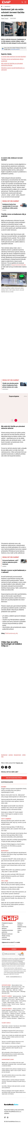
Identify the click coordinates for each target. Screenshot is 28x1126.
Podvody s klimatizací (12, 1018)
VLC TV (3, 1018)
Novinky (3, 786)
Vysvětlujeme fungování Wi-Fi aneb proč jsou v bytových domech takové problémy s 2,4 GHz (13, 1031)
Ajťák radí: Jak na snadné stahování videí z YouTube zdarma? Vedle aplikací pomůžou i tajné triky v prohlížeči (12, 904)
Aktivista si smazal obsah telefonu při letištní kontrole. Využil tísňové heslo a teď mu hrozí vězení (13, 865)
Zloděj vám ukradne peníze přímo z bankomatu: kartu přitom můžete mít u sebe (10, 385)
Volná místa (5, 926)
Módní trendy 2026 (14, 991)
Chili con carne (10, 999)
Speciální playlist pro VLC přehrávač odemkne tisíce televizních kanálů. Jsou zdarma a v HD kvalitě (13, 898)
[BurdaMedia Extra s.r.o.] (10, 918)
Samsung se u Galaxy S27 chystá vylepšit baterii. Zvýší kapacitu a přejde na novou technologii (12, 813)
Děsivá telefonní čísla (17, 985)
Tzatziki (4, 1002)
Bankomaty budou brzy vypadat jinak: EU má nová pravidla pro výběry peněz (10, 206)
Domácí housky (15, 1004)
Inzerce (19, 930)
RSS (18, 932)
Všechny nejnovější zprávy (14, 777)
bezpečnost (17, 755)
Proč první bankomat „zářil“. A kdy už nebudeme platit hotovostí (10, 562)
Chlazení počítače (17, 1008)
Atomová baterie (10, 1015)
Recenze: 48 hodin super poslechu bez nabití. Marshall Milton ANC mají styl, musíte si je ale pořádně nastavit (13, 822)
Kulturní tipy (9, 989)
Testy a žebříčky (6, 818)
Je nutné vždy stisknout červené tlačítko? (13, 56)
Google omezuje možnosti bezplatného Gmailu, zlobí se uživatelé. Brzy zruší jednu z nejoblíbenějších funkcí (14, 790)
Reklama (4, 928)
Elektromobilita (14, 1016)
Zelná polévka (22, 1000)
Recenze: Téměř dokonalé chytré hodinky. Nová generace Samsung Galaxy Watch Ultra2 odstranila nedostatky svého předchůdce (14, 835)
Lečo (21, 1002)
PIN (2, 757)
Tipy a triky (4, 881)
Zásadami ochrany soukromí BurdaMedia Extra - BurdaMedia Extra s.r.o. (13, 963)
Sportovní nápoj (19, 999)
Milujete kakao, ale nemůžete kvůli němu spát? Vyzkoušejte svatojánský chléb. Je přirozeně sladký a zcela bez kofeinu (14, 1064)
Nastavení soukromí (7, 934)
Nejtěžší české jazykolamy (12, 988)
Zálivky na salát (5, 1000)
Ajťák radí (15, 989)
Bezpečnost (7, 6)
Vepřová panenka (17, 996)
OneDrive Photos (13, 1012)
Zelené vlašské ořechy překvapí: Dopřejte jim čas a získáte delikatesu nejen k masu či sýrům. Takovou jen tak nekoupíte (14, 1070)
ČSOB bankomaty (10, 633)
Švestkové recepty (6, 1004)
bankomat (4, 755)
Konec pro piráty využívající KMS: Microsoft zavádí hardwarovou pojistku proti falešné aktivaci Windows (12, 876)
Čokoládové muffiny (13, 997)
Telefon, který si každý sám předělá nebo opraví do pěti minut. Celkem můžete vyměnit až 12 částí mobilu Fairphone (14, 1037)
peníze (11, 755)
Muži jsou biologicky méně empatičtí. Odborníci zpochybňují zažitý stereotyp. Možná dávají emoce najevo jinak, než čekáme (14, 1092)
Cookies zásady (6, 939)
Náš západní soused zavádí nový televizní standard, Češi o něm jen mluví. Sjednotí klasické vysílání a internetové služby (12, 807)
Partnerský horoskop (16, 986)
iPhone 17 (22, 1016)
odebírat (14, 949)
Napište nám (19, 763)
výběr (24, 755)
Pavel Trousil (4, 18)
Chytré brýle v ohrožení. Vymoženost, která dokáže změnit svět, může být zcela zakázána (14, 1026)
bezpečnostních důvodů (18, 265)
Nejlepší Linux (21, 1018)
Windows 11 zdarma (15, 1013)
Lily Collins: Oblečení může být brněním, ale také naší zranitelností (13, 1086)
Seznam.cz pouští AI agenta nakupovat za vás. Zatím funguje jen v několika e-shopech (13, 1042)
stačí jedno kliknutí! (15, 49)
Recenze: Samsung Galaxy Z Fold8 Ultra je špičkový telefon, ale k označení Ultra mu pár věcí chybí (13, 828)
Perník (17, 1002)
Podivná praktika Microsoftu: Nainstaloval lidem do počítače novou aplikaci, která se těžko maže (12, 801)
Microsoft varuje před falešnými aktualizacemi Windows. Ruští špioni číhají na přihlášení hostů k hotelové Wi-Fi (14, 854)
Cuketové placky (14, 1000)
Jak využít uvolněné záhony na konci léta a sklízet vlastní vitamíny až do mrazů (13, 1075)
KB (16, 633)
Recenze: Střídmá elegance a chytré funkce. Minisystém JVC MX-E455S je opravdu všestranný (13, 845)
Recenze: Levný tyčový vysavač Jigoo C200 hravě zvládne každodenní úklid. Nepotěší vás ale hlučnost (13, 1048)
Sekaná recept (10, 1002)
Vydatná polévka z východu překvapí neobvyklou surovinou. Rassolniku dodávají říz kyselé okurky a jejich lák (14, 1081)
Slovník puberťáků (6, 986)
